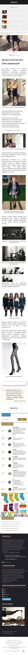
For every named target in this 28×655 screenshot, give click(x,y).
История (14, 449)
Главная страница (4, 32)
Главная (9, 640)
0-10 (4, 589)
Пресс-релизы (16, 427)
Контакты (8, 643)
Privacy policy (16, 640)
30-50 (4, 592)
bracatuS (3, 521)
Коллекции (15, 456)
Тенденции (15, 463)
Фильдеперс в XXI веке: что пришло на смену (19, 439)
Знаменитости (12, 32)
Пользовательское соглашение (14, 642)
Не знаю (5, 596)
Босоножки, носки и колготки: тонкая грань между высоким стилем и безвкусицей (18, 466)
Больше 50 (6, 594)
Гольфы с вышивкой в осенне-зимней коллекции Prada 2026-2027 (19, 459)
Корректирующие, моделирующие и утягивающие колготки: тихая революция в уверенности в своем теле (19, 482)
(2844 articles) (17, 55)
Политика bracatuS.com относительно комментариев (14, 648)
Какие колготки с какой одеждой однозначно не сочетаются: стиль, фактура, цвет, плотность (19, 445)
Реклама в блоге (14, 645)
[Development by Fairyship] (23, 651)
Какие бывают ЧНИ (15, 521)
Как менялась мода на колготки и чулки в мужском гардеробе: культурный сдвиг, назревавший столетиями (19, 452)
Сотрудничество (17, 643)
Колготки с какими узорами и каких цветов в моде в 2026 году (19, 490)
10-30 (4, 590)
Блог (14, 437)
